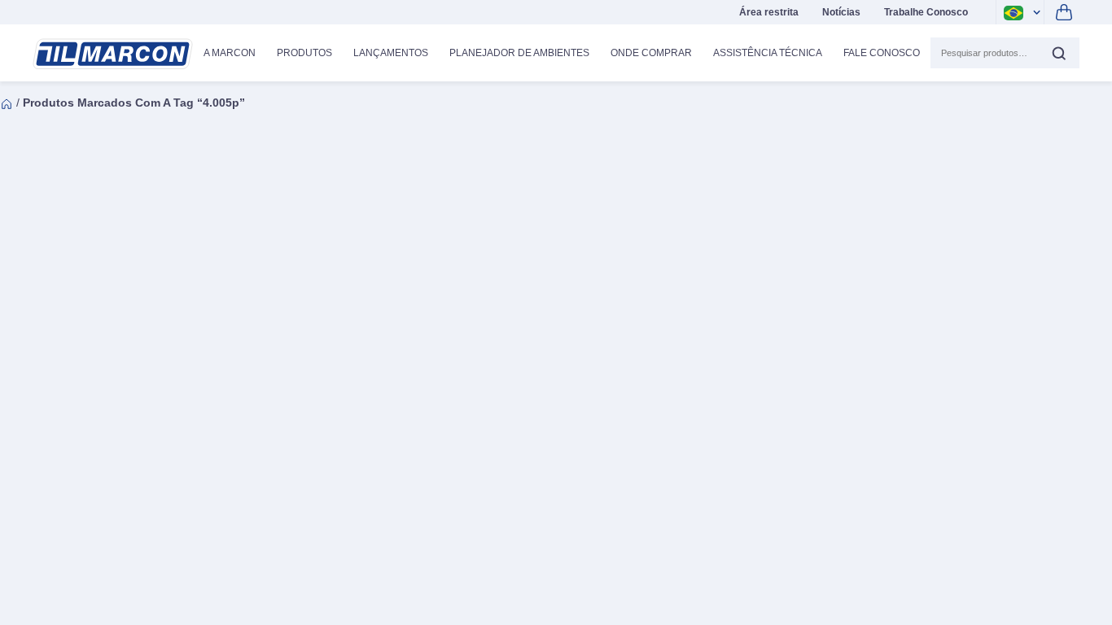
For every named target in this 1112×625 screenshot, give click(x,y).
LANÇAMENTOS (390, 53)
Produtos (304, 53)
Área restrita (769, 12)
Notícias (841, 12)
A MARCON (230, 53)
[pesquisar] (1058, 52)
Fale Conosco (881, 53)
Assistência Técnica (767, 53)
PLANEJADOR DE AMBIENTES (519, 53)
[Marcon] (113, 54)
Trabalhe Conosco (926, 12)
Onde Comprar (651, 53)
